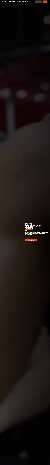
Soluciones (9, 1)
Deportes (13, 1)
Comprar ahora (44, 1)
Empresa (23, 1)
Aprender (16, 1)
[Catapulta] (3, 1)
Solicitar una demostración (38, 1)
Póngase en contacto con (31, 1)
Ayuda (20, 1)
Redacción (26, 1)
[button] (33, 238)
